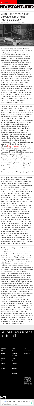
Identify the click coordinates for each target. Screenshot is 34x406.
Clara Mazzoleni (5, 22)
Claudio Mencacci (13, 146)
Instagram (14, 363)
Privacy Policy (27, 350)
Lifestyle (3, 358)
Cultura (3, 353)
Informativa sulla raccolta (9, 404)
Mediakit (14, 355)
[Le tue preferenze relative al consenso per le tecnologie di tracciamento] (31, 403)
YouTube (14, 371)
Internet (3, 355)
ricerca (27, 53)
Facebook (14, 368)
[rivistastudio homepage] (17, 6)
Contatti (14, 353)
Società (3, 368)
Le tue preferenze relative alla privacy (18, 401)
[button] (25, 2)
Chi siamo (14, 350)
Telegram (14, 373)
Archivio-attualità (5, 9)
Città (2, 350)
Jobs (13, 358)
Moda (2, 361)
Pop (2, 366)
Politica (3, 363)
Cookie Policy (27, 353)
